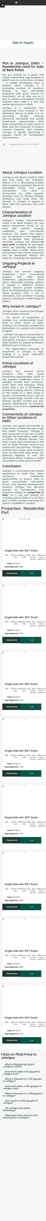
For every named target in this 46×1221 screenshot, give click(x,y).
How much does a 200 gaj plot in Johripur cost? (22, 1087)
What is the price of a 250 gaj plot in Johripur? (22, 1094)
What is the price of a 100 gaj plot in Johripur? (22, 1080)
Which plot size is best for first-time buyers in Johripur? (21, 1116)
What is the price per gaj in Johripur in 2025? (18, 1065)
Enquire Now (11, 573)
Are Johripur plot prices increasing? (16, 1109)
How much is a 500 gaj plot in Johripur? (20, 1102)
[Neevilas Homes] (23, 2)
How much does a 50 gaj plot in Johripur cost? (21, 1072)
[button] (23, 1065)
